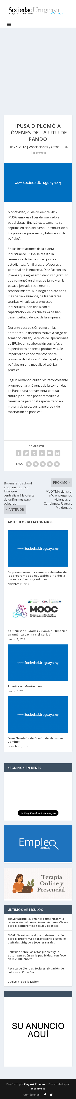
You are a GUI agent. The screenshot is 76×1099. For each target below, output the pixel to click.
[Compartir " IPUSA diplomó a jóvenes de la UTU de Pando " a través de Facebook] (18, 453)
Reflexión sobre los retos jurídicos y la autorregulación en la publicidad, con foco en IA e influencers (37, 955)
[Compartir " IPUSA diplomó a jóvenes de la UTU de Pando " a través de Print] (57, 453)
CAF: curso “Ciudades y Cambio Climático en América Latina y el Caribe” (37, 632)
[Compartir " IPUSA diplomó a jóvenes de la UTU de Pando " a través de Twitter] (26, 453)
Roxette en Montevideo (25, 686)
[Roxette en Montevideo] (38, 662)
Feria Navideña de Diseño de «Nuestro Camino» (35, 739)
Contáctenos (31, 1094)
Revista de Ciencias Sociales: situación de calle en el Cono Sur (36, 970)
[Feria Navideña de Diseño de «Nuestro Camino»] (38, 714)
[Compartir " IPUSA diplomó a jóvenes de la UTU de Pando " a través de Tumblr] (34, 453)
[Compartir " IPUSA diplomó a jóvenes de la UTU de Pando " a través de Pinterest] (42, 453)
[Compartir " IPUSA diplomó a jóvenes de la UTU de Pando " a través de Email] (50, 453)
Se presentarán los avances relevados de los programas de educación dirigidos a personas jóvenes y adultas (37, 575)
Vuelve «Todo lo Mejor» (24, 981)
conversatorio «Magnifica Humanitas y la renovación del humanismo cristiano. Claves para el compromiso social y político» (38, 922)
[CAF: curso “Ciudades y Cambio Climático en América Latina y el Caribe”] (38, 607)
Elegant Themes (34, 1084)
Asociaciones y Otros (44, 147)
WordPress (38, 1088)
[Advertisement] (38, 67)
